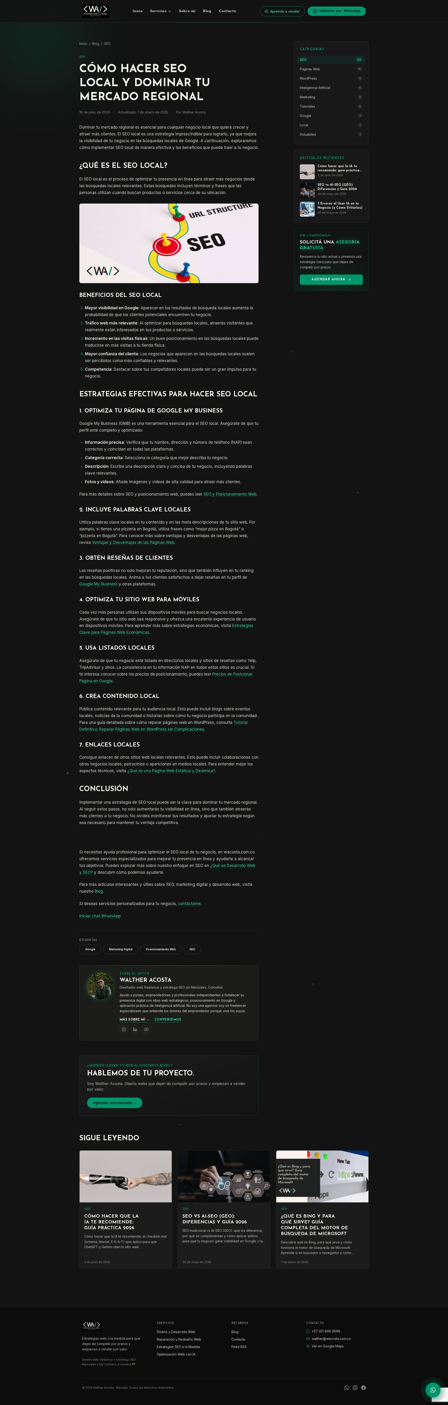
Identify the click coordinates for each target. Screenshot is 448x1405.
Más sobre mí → (135, 1019)
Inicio (138, 11)
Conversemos (167, 1019)
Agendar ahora (328, 279)
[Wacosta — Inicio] (95, 11)
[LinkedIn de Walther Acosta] (135, 1029)
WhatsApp (339, 11)
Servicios (158, 11)
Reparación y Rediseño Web (179, 1339)
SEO (107, 44)
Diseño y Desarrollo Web (176, 1332)
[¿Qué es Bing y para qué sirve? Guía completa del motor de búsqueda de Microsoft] (322, 1176)
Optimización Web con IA (176, 1354)
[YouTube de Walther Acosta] (146, 1029)
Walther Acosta (146, 980)
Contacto (227, 11)
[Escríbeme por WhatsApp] (433, 1390)
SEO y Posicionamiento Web (229, 494)
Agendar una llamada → (115, 1102)
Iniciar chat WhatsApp (100, 916)
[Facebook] (363, 1387)
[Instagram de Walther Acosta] (124, 1029)
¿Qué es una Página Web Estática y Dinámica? (171, 770)
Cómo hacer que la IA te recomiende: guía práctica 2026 (111, 1222)
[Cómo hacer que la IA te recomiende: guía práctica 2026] (126, 1176)
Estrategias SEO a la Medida (178, 1347)
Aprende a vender (285, 11)
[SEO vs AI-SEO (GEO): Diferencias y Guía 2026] (224, 1176)
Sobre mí (187, 11)
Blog (207, 11)
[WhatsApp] (346, 1387)
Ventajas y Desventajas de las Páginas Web (133, 542)
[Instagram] (355, 1387)
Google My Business (98, 584)
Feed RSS (239, 1347)
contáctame (189, 903)
